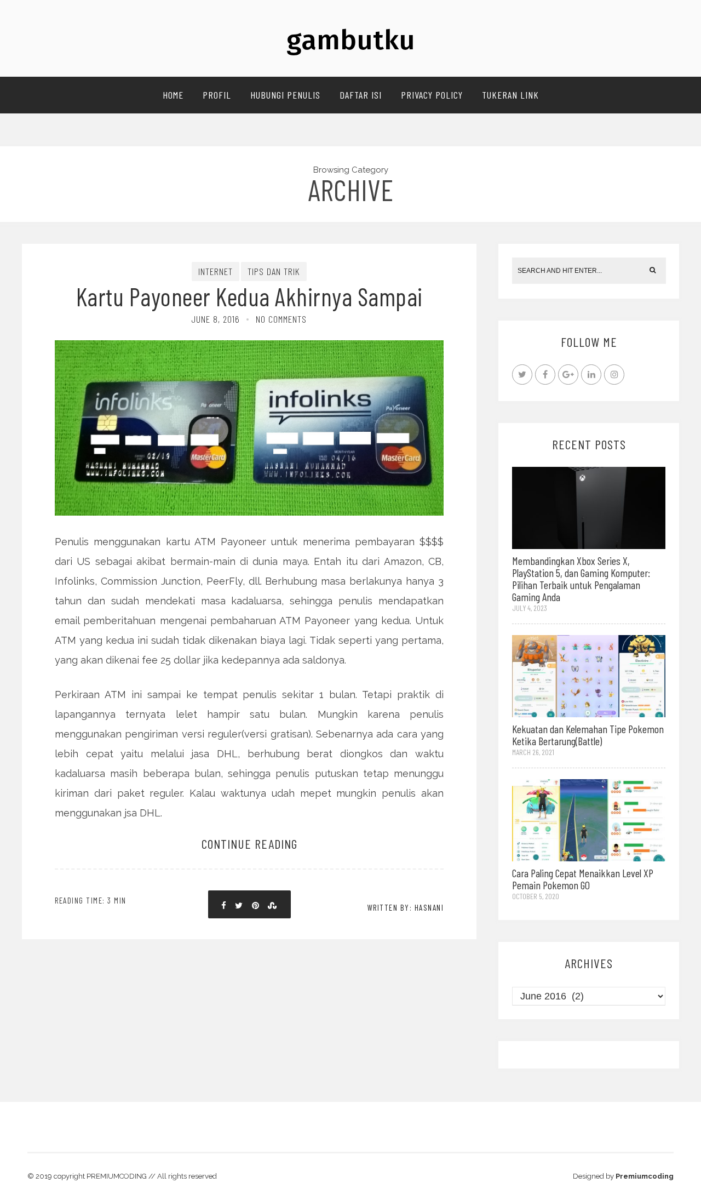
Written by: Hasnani (405, 907)
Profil (217, 95)
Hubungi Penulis (285, 95)
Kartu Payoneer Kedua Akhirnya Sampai (249, 296)
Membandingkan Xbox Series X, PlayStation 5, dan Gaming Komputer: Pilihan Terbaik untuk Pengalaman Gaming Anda (581, 578)
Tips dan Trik (274, 271)
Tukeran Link (510, 95)
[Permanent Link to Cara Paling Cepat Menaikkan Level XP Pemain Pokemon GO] (588, 819)
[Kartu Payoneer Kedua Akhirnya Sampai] (249, 390)
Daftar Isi (361, 95)
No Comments (281, 319)
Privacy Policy (432, 95)
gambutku (350, 40)
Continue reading (249, 844)
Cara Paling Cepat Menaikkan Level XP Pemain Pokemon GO (582, 879)
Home (173, 95)
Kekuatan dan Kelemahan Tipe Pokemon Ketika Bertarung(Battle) (588, 734)
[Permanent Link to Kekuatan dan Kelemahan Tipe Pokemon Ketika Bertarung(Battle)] (588, 675)
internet (215, 271)
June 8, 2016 (216, 319)
